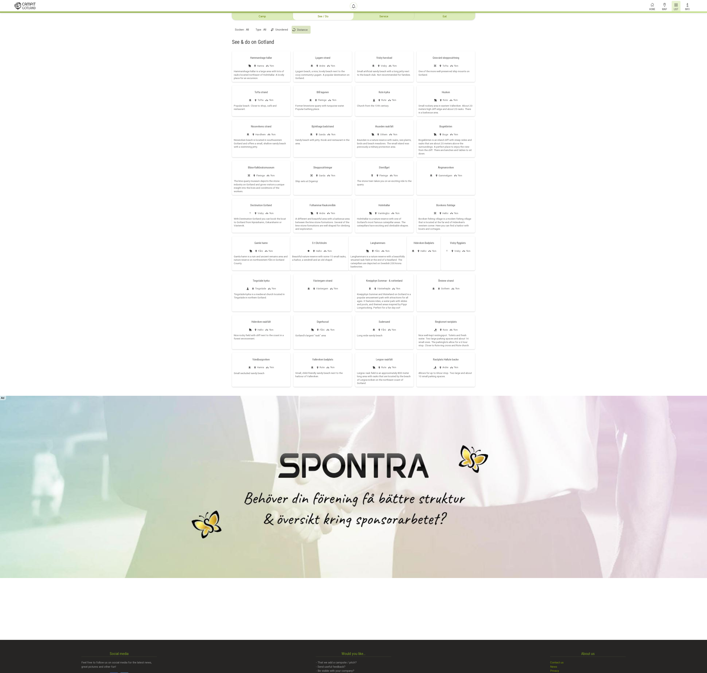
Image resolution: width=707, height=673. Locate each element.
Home (652, 9)
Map (664, 9)
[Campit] (25, 6)
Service (383, 16)
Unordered (281, 29)
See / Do (323, 16)
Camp (262, 16)
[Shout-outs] (353, 6)
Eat (445, 16)
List (676, 9)
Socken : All (242, 29)
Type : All (261, 29)
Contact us (557, 662)
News (553, 666)
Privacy (554, 670)
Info (687, 9)
